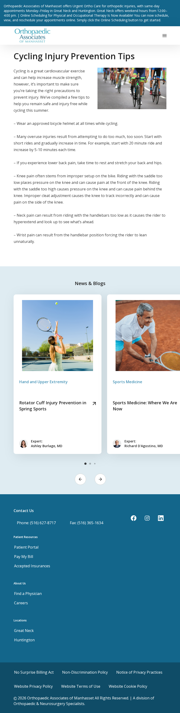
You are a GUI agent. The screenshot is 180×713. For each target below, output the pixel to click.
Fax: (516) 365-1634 (86, 522)
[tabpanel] (57, 374)
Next (100, 479)
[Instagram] (147, 518)
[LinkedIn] (160, 518)
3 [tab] (94, 463)
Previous (80, 479)
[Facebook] (133, 518)
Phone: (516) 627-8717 (36, 522)
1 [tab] (85, 463)
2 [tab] (90, 463)
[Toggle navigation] (164, 35)
